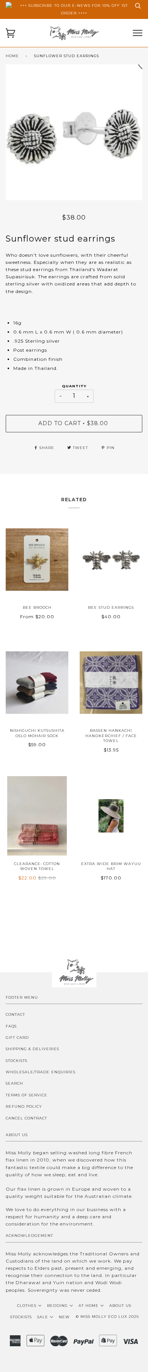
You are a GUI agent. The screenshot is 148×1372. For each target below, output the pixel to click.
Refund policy (24, 1106)
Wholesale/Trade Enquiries (41, 1072)
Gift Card (17, 1037)
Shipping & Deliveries (32, 1049)
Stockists (16, 1061)
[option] (74, 132)
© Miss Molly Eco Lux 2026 (107, 1316)
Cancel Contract (26, 1118)
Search (14, 1083)
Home (12, 56)
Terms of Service (26, 1095)
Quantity (74, 386)
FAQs (11, 1026)
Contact (15, 1014)
